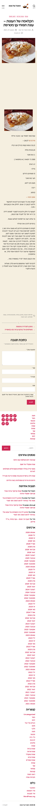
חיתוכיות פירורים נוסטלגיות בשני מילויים (21, 480)
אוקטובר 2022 (29, 664)
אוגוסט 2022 (30, 669)
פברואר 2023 (30, 652)
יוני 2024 (32, 607)
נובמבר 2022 (30, 661)
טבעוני (33, 421)
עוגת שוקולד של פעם (27, 464)
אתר (33, 386)
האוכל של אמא (15, 6)
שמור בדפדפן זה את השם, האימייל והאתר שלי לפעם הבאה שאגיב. (17, 395)
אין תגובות (17, 33)
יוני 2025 (32, 572)
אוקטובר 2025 (29, 561)
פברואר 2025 (30, 584)
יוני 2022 (32, 675)
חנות (33, 416)
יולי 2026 (31, 535)
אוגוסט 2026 (30, 532)
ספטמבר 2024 (29, 598)
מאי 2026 (31, 541)
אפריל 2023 (30, 647)
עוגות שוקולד (30, 754)
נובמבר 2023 (30, 627)
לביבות (32, 740)
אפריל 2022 (30, 681)
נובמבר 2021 (30, 695)
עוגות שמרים (30, 760)
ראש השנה (12, 16)
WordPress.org (29, 796)
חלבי (33, 729)
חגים (33, 726)
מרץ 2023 (31, 649)
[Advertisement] (18, 87)
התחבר (32, 788)
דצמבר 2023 (30, 624)
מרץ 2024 (31, 615)
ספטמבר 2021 (29, 701)
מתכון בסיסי (19, 315)
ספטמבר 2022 (29, 667)
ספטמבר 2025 (29, 564)
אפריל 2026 (30, 544)
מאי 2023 (31, 644)
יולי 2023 (31, 638)
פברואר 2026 (30, 550)
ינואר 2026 (31, 552)
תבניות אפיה (30, 777)
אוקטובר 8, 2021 (9, 30)
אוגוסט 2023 (30, 635)
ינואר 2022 (31, 689)
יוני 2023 (32, 641)
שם (33, 368)
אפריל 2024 (30, 612)
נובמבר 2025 (30, 558)
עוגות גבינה (31, 749)
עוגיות (33, 428)
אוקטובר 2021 (29, 698)
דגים (33, 436)
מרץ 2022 (31, 684)
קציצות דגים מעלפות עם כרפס (24, 460)
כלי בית (32, 737)
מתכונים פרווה (11, 315)
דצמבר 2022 (30, 658)
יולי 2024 (31, 604)
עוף (34, 431)
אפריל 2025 (30, 578)
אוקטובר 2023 (29, 629)
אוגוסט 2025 (30, 567)
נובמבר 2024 (30, 592)
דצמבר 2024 (30, 589)
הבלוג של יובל (30, 723)
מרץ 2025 (31, 581)
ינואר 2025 (31, 587)
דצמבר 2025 (30, 555)
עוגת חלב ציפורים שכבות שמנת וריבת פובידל (18, 476)
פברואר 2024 (30, 618)
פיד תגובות (31, 794)
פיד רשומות (31, 791)
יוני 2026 (32, 538)
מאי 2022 (31, 678)
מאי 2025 (31, 575)
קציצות (32, 439)
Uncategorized (29, 714)
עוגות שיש (31, 757)
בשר (33, 418)
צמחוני (33, 434)
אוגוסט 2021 (30, 704)
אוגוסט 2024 (30, 601)
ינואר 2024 (31, 621)
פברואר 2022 (30, 687)
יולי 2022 (31, 672)
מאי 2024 (31, 609)
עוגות (26, 16)
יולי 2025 (31, 569)
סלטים (32, 423)
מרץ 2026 (31, 547)
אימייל (32, 377)
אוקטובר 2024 (29, 595)
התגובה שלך (30, 350)
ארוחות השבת (28, 315)
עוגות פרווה (20, 16)
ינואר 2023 (31, 655)
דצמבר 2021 (30, 692)
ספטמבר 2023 (29, 632)
